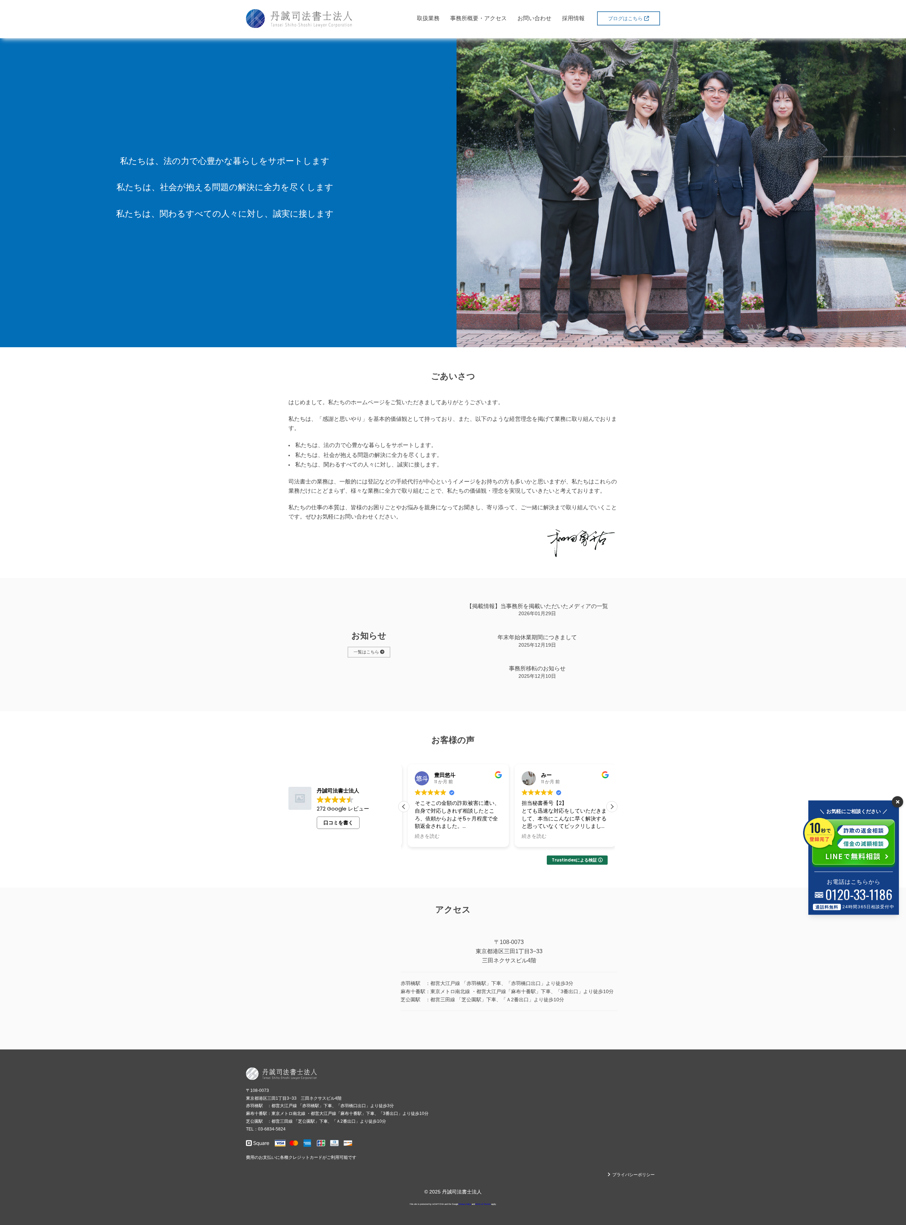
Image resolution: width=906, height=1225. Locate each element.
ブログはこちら (626, 18)
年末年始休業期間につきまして (537, 637)
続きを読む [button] (423, 836)
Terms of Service (483, 1204)
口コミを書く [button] (338, 822)
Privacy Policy (464, 1204)
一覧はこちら (367, 651)
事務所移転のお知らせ (537, 668)
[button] (612, 806)
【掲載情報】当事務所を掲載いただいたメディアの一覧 (537, 606)
